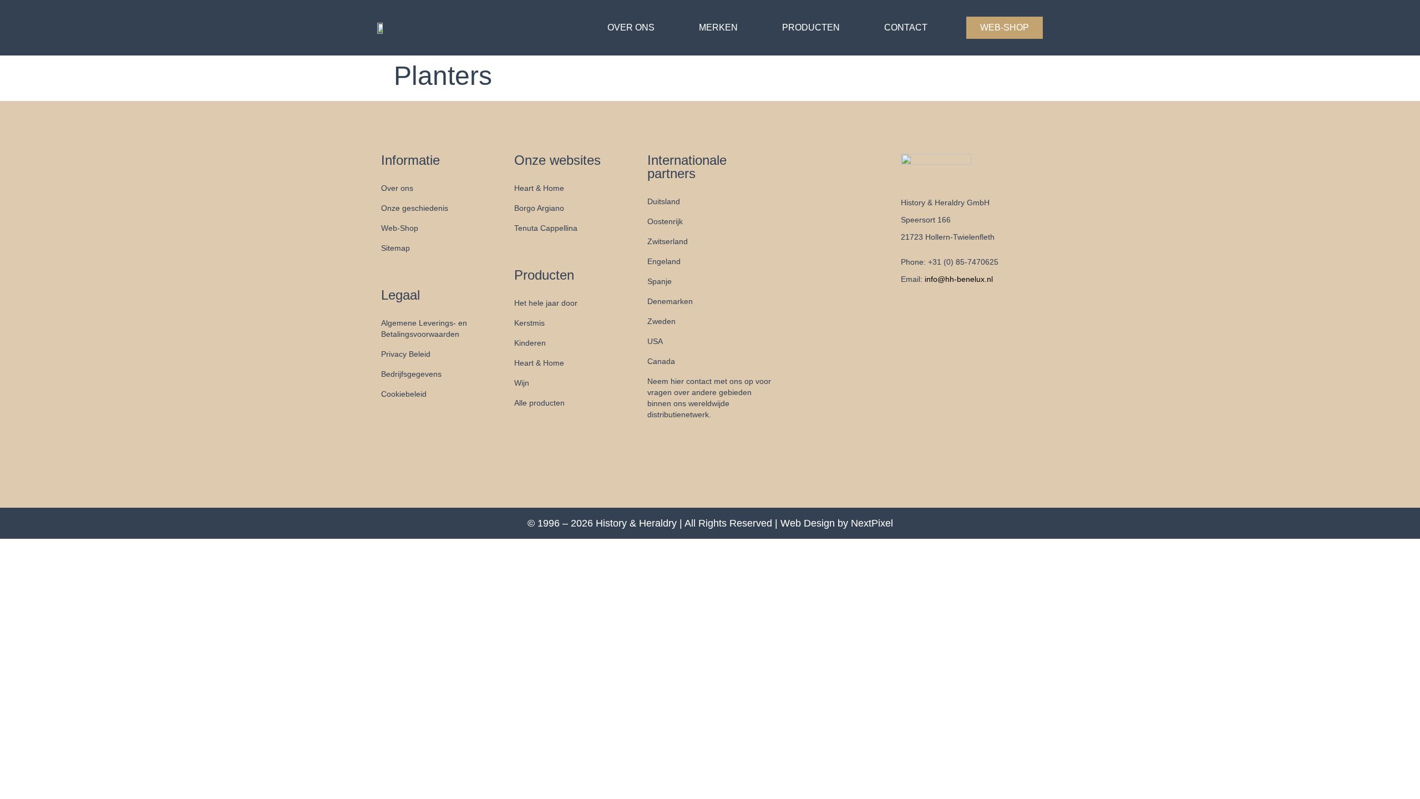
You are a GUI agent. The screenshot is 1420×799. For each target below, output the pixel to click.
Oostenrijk (665, 221)
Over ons (631, 27)
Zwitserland (667, 241)
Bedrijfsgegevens (411, 374)
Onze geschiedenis (414, 208)
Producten (811, 27)
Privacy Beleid (405, 354)
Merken (718, 27)
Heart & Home (539, 188)
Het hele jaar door (545, 303)
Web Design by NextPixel (836, 523)
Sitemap (395, 248)
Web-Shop (1004, 27)
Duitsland (663, 201)
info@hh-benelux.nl (959, 279)
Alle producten (539, 402)
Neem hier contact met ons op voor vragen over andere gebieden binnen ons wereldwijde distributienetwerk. (709, 398)
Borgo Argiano (539, 208)
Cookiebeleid (404, 394)
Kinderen (530, 342)
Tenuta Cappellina (545, 228)
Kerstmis (529, 322)
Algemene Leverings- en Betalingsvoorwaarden (424, 328)
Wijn (521, 382)
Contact (905, 27)
